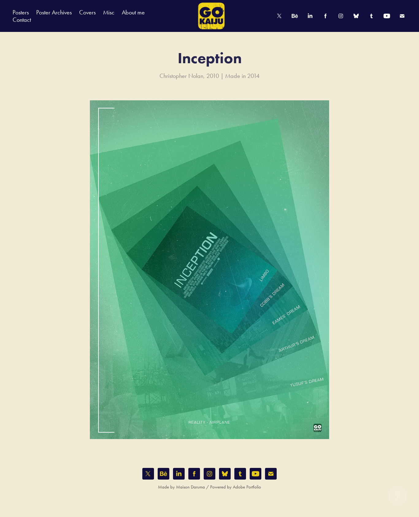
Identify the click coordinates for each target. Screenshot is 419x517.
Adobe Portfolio (247, 487)
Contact (22, 19)
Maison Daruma (190, 487)
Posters (21, 12)
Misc (108, 12)
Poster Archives (54, 12)
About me (133, 12)
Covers (87, 12)
